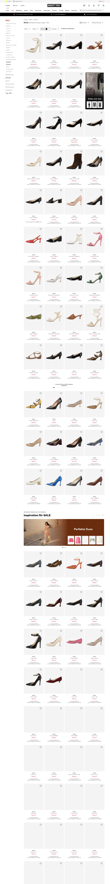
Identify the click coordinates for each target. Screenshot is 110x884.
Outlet (9, 1)
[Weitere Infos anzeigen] (33, 69)
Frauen (8, 5)
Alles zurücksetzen (68, 28)
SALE (30, 19)
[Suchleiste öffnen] (80, 10)
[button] (84, 22)
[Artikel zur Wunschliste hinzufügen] (41, 35)
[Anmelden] (89, 5)
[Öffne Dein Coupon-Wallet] (84, 5)
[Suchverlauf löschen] (103, 10)
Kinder (23, 5)
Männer (15, 5)
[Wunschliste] (99, 5)
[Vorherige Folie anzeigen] (93, 515)
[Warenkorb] (103, 5)
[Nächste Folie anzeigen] (102, 515)
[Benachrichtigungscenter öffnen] (94, 5)
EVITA (35, 19)
